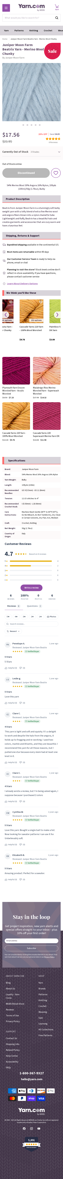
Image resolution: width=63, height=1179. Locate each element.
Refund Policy (12, 1050)
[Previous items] (5, 314)
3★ (24, 616)
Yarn (6, 30)
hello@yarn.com (31, 1079)
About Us (10, 988)
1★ (40, 616)
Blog (8, 982)
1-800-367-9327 (31, 1073)
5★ (8, 616)
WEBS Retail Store (15, 1003)
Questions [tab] (34, 606)
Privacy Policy (49, 957)
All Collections (46, 1029)
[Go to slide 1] (23, 125)
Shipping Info (12, 1044)
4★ (16, 616)
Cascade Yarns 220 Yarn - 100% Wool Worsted (31, 328)
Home (4, 39)
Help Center (12, 1056)
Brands (42, 988)
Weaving (43, 1012)
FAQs (8, 1067)
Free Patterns (45, 1035)
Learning (43, 1023)
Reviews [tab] (13, 606)
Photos (53, 616)
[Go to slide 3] (31, 125)
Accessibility (12, 1061)
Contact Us (11, 1038)
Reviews (10, 1009)
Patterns (19, 30)
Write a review (31, 587)
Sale (41, 1017)
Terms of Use (12, 1015)
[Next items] (57, 314)
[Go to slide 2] (27, 125)
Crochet (48, 30)
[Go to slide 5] (40, 125)
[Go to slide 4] (35, 125)
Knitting (33, 30)
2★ (32, 616)
